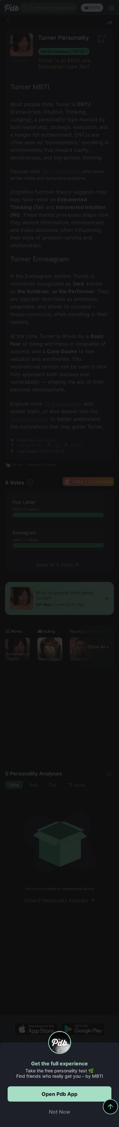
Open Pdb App (59, 1094)
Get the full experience (59, 1063)
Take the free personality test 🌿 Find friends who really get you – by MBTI (59, 1073)
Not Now (59, 1112)
